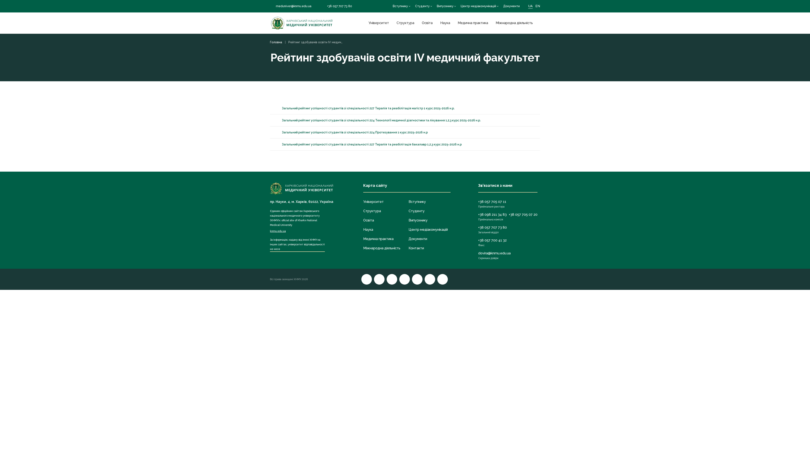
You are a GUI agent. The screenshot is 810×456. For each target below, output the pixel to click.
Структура (405, 23)
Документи (511, 6)
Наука (445, 23)
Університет (379, 23)
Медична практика (473, 23)
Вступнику (400, 6)
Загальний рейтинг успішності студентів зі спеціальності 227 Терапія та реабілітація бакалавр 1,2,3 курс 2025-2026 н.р (372, 144)
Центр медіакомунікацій (478, 6)
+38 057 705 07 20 (523, 215)
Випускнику (445, 6)
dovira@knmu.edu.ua (494, 253)
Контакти (416, 248)
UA (530, 6)
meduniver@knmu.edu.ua (293, 6)
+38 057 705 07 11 (492, 202)
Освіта (427, 23)
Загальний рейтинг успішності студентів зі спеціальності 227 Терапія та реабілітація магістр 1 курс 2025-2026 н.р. (368, 108)
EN (537, 6)
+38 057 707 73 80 (339, 6)
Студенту (422, 6)
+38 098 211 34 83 (492, 215)
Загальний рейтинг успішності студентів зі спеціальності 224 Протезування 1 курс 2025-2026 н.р (355, 132)
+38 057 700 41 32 (492, 240)
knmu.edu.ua (278, 231)
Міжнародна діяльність (514, 23)
